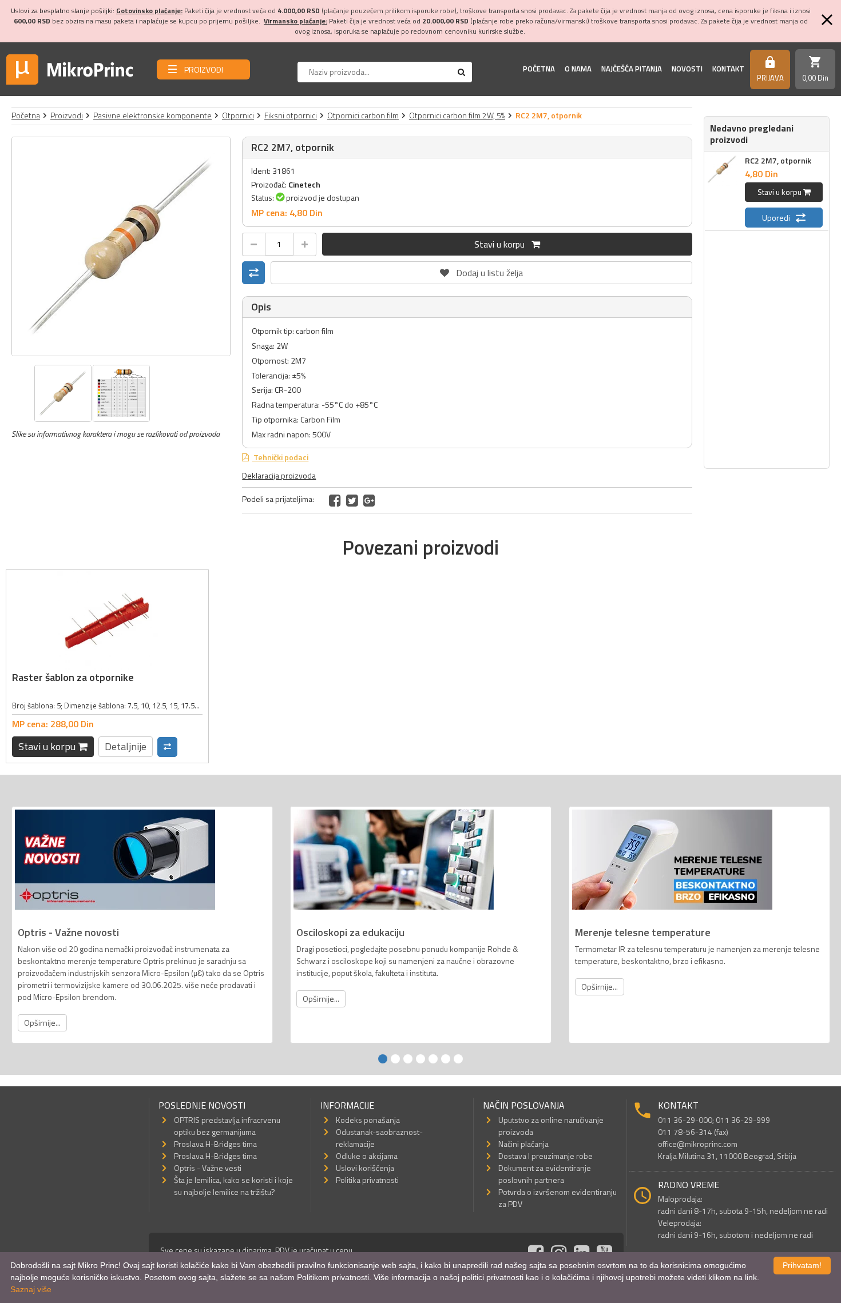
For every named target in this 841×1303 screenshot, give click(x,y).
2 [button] (395, 1058)
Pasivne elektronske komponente (152, 115)
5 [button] (433, 1058)
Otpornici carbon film (363, 115)
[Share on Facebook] (335, 500)
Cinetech (304, 184)
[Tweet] (352, 500)
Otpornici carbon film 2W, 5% (457, 115)
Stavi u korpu (502, 244)
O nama (578, 68)
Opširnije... (42, 1023)
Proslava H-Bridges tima (215, 1144)
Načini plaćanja (523, 1144)
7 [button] (458, 1058)
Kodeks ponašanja (368, 1120)
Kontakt (728, 68)
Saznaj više (30, 1289)
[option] (121, 246)
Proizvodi (66, 115)
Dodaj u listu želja (481, 270)
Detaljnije (125, 746)
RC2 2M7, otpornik (778, 160)
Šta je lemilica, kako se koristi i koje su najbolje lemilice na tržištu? (233, 1186)
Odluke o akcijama (367, 1156)
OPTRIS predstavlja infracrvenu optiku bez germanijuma (227, 1126)
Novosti (687, 68)
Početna (539, 68)
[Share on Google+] (369, 500)
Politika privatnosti (367, 1180)
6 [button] (445, 1058)
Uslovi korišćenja (365, 1168)
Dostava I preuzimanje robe (545, 1156)
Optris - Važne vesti (207, 1168)
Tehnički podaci (280, 457)
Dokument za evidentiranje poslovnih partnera (544, 1174)
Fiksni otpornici (290, 115)
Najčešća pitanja (631, 68)
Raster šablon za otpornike (73, 677)
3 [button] (407, 1058)
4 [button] (420, 1058)
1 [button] (382, 1058)
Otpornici (238, 115)
